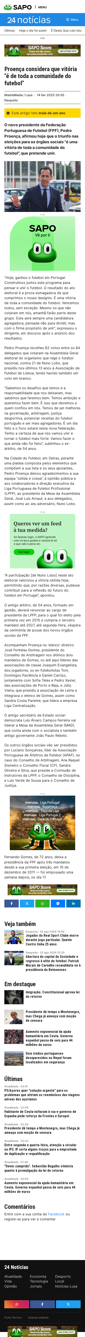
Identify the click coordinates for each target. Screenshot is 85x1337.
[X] (68, 1304)
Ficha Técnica (13, 1317)
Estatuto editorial (38, 1317)
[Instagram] (16, 1304)
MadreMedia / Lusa (18, 95)
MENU (42, 7)
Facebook (56, 1214)
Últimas (13, 1079)
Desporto (11, 100)
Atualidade (11, 1086)
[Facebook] (42, 1304)
